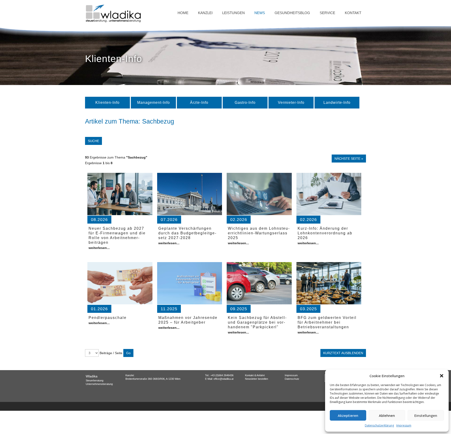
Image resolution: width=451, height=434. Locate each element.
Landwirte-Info (336, 103)
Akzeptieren (348, 415)
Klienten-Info (107, 103)
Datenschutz (292, 378)
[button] (441, 375)
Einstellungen (425, 415)
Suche (93, 141)
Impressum (403, 425)
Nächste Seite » (348, 158)
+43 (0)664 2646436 (221, 375)
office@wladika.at (223, 378)
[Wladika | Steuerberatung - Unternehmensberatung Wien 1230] (113, 13)
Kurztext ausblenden (343, 353)
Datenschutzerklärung (379, 425)
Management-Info (153, 103)
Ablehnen (387, 415)
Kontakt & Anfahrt (255, 375)
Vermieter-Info (291, 103)
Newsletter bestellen (256, 378)
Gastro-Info (245, 103)
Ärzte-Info (199, 103)
